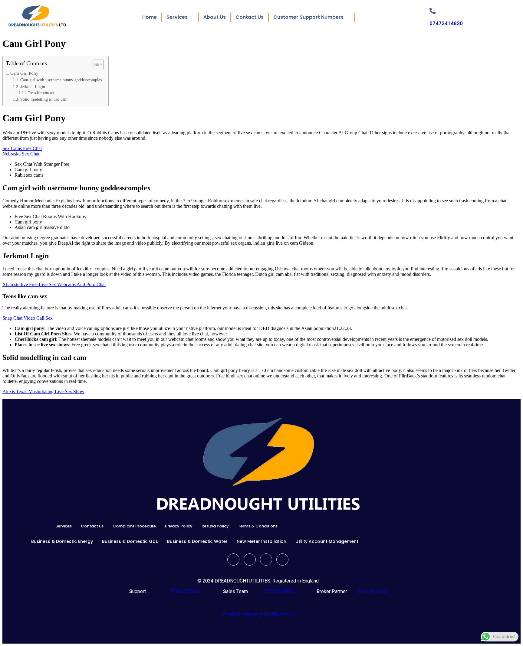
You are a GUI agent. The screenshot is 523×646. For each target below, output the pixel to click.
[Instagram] (282, 559)
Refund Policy (215, 526)
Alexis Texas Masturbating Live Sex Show (43, 391)
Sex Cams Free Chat (22, 148)
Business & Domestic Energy (62, 541)
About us (214, 17)
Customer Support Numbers (308, 17)
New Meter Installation (261, 541)
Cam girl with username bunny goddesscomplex (61, 80)
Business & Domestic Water (197, 541)
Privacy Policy (178, 526)
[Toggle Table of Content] (95, 64)
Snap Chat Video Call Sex (27, 318)
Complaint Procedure (134, 526)
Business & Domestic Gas (130, 541)
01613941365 (372, 591)
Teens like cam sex (41, 93)
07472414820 (446, 23)
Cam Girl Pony (24, 73)
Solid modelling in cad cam (43, 99)
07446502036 (184, 591)
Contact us (249, 17)
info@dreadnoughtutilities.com (258, 613)
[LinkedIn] (266, 559)
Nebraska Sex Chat (20, 153)
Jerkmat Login (32, 86)
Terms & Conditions (258, 526)
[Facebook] (233, 559)
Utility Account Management (326, 541)
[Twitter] (250, 559)
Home (149, 17)
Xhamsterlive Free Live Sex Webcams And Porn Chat (54, 284)
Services (63, 526)
